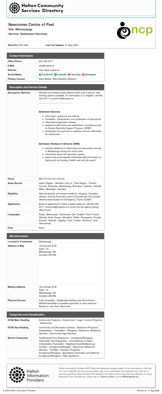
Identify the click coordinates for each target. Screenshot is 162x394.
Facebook (47, 74)
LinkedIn (62, 74)
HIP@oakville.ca (130, 376)
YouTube (76, 74)
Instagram (90, 74)
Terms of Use (107, 376)
